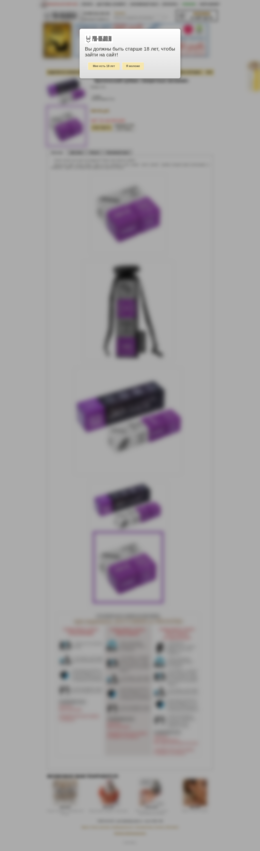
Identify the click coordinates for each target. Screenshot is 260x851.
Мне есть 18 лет (104, 66)
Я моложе (133, 66)
